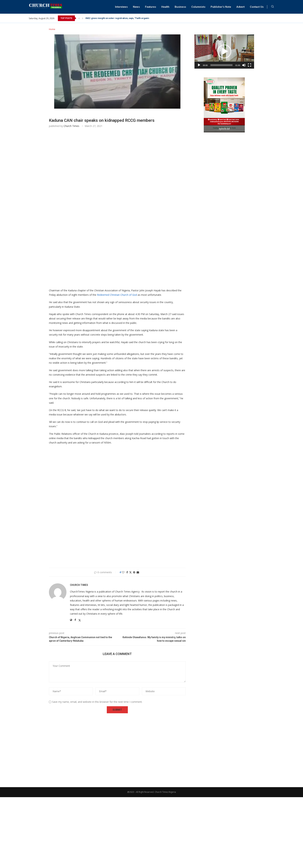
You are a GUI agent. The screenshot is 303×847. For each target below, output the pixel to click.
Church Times (71, 126)
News (136, 6)
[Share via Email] (138, 572)
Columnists (198, 6)
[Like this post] (123, 572)
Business (180, 6)
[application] (224, 51)
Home (52, 29)
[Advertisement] (117, 183)
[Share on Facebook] (127, 572)
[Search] (272, 7)
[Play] (199, 65)
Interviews (121, 6)
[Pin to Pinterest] (134, 572)
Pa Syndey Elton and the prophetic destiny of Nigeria (113, 18)
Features (150, 6)
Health (165, 6)
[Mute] (244, 65)
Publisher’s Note (221, 6)
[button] (79, 18)
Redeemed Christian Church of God (117, 294)
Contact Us (257, 6)
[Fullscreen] (249, 65)
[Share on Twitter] (130, 572)
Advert (240, 6)
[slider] (221, 65)
